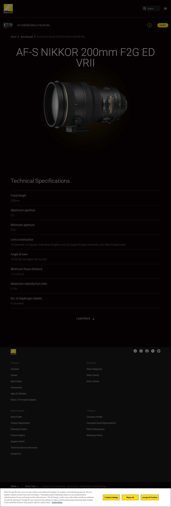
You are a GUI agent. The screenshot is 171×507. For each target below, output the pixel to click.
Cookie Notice (57, 502)
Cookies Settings (111, 497)
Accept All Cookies (149, 497)
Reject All (130, 497)
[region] (85, 497)
